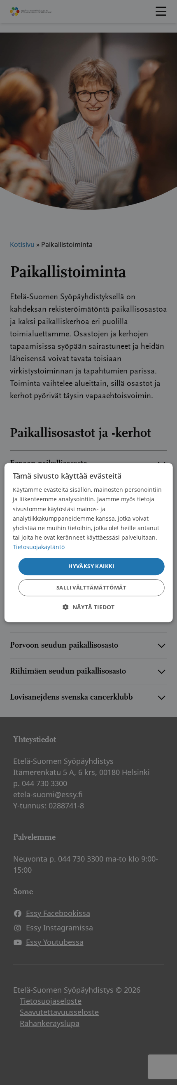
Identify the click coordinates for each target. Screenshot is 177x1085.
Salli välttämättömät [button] (91, 587)
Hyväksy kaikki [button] (91, 566)
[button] (88, 607)
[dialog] (89, 542)
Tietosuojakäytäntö (39, 547)
